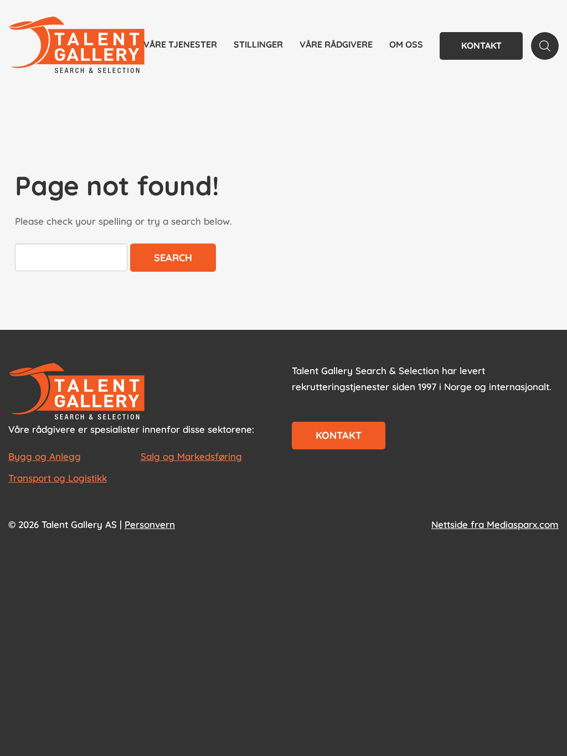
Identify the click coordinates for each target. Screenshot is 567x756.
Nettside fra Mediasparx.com (495, 524)
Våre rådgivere (336, 44)
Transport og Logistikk (57, 478)
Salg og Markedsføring (191, 456)
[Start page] (76, 392)
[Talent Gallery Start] (76, 46)
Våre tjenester (180, 44)
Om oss (406, 44)
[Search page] (545, 46)
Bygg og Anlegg (44, 456)
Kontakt (481, 45)
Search (173, 257)
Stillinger (258, 44)
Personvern (150, 524)
